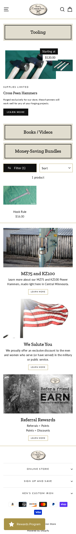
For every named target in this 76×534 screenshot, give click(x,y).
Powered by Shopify (38, 530)
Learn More (38, 292)
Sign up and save (38, 481)
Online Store (38, 469)
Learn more (16, 112)
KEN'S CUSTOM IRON (38, 493)
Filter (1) (19, 168)
